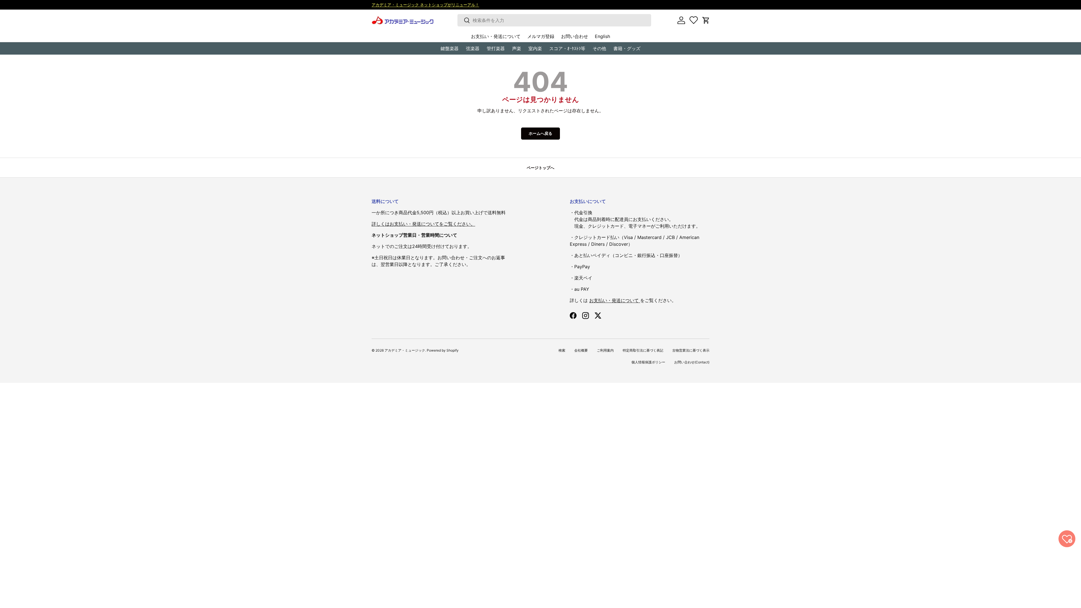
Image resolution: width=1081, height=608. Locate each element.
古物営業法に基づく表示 (690, 350)
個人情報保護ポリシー (648, 362)
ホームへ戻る (540, 133)
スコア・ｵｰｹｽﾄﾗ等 (567, 48)
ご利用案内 (605, 350)
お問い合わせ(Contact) (691, 362)
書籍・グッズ (626, 48)
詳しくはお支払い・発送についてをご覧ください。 (423, 224)
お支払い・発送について (496, 36)
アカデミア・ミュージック (405, 350)
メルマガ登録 (540, 36)
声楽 (516, 48)
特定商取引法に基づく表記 (643, 350)
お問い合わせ (574, 36)
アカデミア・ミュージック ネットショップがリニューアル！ (425, 4)
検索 (562, 350)
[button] (706, 20)
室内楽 (535, 48)
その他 (599, 48)
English (602, 36)
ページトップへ (540, 167)
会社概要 (581, 350)
